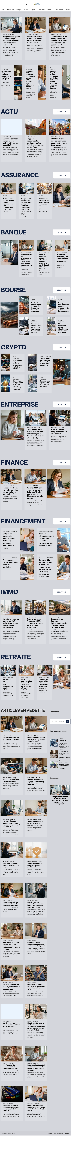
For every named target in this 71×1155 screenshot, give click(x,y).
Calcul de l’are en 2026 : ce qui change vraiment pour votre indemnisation (8, 203)
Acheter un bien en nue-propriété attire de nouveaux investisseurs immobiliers (11, 623)
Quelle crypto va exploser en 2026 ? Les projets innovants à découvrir (18, 385)
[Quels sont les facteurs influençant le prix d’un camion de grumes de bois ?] (59, 607)
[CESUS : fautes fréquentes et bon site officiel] (59, 418)
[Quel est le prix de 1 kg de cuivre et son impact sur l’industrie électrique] (24, 305)
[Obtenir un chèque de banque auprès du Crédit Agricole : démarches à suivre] (27, 540)
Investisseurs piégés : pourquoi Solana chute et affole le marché (6, 75)
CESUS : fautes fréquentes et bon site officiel (59, 432)
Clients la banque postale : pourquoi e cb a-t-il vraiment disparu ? (36, 944)
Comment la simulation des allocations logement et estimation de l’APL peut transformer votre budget (45, 568)
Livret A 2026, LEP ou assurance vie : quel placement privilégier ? (11, 903)
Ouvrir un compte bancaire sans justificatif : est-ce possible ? (10, 142)
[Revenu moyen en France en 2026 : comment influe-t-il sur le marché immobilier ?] (35, 607)
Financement (23, 521)
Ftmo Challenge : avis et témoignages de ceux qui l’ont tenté (63, 328)
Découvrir (61, 111)
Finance (29, 34)
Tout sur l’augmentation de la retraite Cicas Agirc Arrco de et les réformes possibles (26, 684)
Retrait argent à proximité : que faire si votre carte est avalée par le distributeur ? (35, 904)
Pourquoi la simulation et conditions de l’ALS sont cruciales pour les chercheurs (64, 743)
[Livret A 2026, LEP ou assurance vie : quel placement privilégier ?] (58, 483)
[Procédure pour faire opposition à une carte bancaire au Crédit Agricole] (12, 1094)
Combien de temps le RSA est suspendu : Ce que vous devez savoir (44, 682)
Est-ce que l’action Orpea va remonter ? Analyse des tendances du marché (36, 328)
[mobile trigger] (27, 4)
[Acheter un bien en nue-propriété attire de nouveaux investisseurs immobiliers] (11, 607)
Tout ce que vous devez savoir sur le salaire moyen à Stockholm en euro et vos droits (35, 434)
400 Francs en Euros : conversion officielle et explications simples (11, 1066)
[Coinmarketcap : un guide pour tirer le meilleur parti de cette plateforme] (32, 362)
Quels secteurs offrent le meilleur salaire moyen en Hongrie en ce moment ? (64, 765)
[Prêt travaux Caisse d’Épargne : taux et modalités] (27, 567)
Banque (5, 34)
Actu (9, 111)
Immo (9, 592)
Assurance (20, 175)
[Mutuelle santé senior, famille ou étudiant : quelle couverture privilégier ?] (36, 850)
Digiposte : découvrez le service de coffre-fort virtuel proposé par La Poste (35, 143)
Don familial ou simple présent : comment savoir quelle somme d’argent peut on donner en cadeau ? (11, 945)
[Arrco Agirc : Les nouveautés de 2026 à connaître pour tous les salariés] (8, 670)
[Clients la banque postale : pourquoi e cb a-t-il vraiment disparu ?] (36, 931)
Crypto (3, 67)
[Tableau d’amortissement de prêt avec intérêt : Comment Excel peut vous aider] (63, 540)
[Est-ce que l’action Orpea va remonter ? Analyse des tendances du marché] (24, 326)
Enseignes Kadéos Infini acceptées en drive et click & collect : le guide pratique (36, 1067)
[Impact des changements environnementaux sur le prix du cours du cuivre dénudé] (9, 315)
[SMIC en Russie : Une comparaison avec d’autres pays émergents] (59, 127)
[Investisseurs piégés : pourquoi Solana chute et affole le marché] (18, 82)
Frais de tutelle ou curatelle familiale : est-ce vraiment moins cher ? (35, 39)
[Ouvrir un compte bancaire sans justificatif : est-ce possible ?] (11, 127)
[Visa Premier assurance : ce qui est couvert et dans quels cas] (44, 188)
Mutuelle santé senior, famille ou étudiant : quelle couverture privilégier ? (35, 864)
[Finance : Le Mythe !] (37, 4)
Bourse (13, 290)
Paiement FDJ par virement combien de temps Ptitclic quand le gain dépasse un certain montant (30, 79)
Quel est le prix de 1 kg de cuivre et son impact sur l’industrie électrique (36, 307)
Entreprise (20, 404)
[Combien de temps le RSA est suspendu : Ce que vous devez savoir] (44, 670)
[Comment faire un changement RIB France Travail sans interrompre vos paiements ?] (59, 25)
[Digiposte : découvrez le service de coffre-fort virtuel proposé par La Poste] (35, 127)
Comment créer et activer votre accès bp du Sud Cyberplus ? (62, 258)
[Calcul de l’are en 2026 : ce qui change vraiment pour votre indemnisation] (8, 188)
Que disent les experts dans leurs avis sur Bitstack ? (45, 383)
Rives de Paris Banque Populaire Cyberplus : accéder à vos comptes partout (11, 864)
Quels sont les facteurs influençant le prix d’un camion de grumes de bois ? (59, 623)
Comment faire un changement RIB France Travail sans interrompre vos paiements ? (59, 40)
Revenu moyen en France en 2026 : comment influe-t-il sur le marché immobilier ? (35, 623)
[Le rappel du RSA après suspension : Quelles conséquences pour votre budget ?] (54, 754)
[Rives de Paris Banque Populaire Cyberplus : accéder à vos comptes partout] (12, 850)
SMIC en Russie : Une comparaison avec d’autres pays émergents (59, 142)
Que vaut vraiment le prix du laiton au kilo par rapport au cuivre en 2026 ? (36, 986)
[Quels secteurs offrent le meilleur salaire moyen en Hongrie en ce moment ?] (54, 764)
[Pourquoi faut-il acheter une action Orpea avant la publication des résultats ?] (51, 305)
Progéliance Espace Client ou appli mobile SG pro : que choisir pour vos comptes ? (11, 40)
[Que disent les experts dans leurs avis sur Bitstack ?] (32, 383)
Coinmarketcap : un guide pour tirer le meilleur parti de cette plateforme (45, 362)
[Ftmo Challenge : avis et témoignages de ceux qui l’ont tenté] (51, 326)
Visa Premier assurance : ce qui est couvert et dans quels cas (44, 202)
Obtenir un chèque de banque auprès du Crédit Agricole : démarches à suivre (9, 541)
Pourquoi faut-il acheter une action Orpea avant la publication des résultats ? (63, 307)
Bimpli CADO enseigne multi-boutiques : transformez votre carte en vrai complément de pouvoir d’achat (36, 1026)
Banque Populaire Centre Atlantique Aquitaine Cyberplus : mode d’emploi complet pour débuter (54, 79)
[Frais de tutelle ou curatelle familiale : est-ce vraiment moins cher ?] (35, 25)
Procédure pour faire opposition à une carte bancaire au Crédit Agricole (11, 1108)
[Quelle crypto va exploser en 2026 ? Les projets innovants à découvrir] (5, 383)
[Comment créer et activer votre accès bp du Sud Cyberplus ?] (62, 245)
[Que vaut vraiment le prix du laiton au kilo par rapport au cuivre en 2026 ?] (36, 973)
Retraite (16, 657)
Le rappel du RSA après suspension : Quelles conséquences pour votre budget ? (64, 754)
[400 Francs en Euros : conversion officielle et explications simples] (12, 1053)
